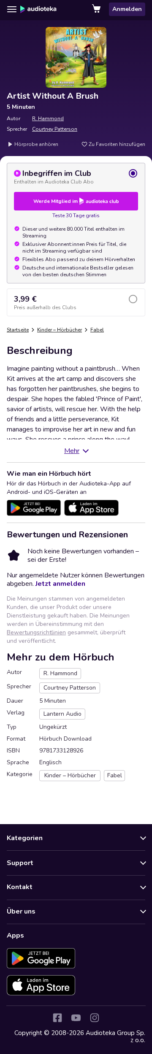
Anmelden (127, 9)
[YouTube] (76, 1018)
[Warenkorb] (97, 9)
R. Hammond (48, 118)
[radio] (76, 176)
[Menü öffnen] (12, 9)
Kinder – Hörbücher (59, 329)
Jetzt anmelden (60, 583)
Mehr (71, 451)
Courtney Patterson (54, 129)
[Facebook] (57, 1018)
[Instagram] (95, 1018)
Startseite (18, 329)
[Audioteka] (38, 9)
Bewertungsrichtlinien (36, 632)
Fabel (97, 329)
